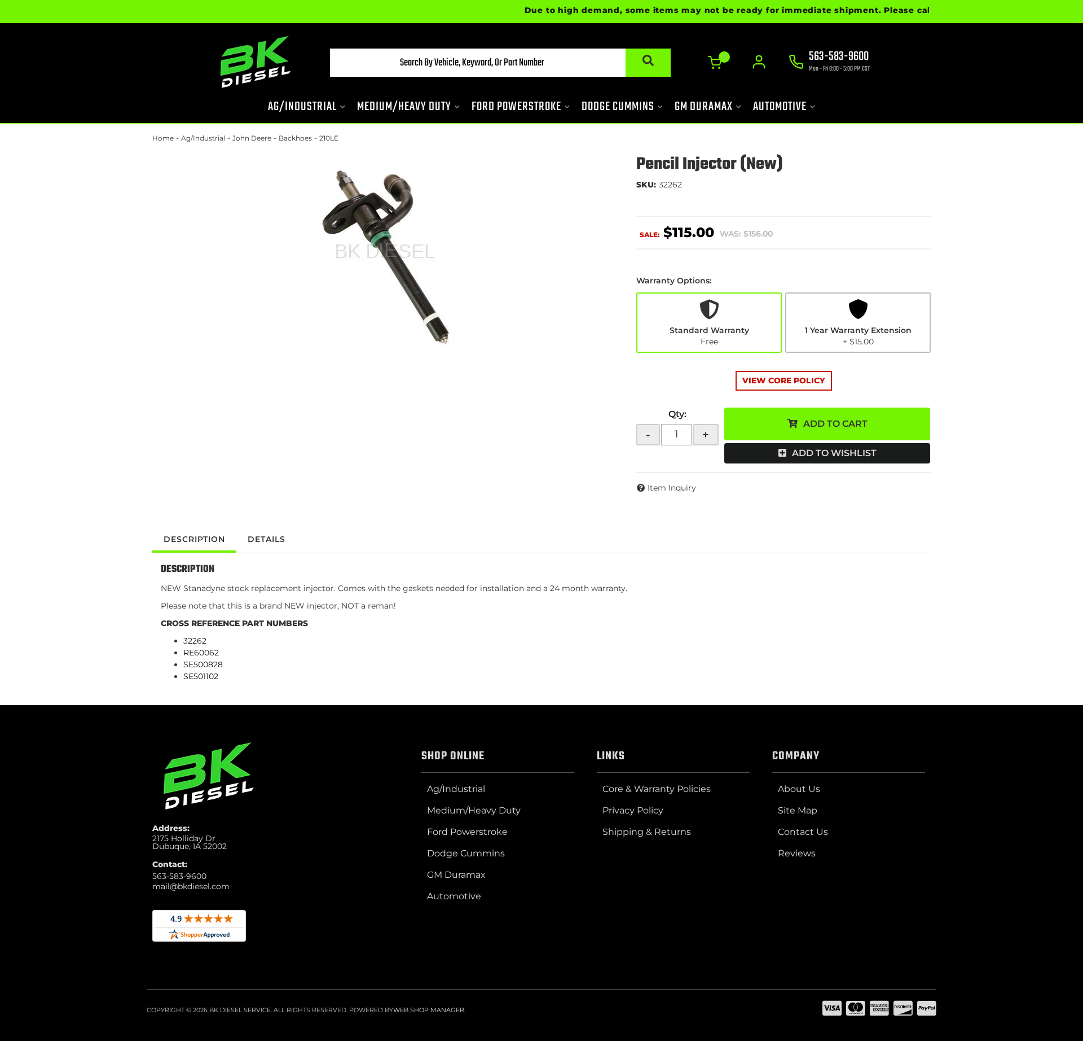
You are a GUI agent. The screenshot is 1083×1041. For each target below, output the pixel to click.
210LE (328, 138)
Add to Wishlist (834, 453)
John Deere (251, 138)
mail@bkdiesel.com (191, 886)
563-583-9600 (179, 876)
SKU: (646, 185)
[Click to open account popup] (759, 62)
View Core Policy (783, 380)
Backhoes (295, 138)
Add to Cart (835, 423)
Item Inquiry (672, 488)
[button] (500, 63)
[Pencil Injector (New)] (385, 257)
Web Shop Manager (428, 1010)
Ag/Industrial (203, 138)
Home (163, 138)
